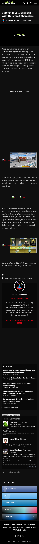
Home (6, 524)
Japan (30, 278)
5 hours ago (10, 435)
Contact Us (18, 527)
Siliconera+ (29, 524)
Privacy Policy (19, 530)
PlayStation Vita (8, 10)
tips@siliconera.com (23, 541)
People (4, 415)
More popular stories (10, 408)
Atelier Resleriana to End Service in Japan (19, 378)
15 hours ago (22, 446)
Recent (10, 415)
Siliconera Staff (15, 20)
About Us (7, 527)
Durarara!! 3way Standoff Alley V (16, 278)
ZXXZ (12, 422)
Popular (16, 415)
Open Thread (17, 524)
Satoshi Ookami (16, 450)
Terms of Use (30, 527)
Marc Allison (14, 439)
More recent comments (11, 472)
